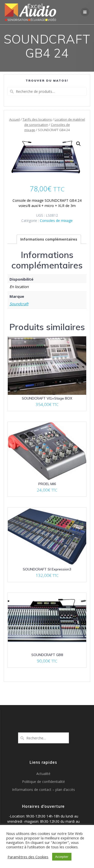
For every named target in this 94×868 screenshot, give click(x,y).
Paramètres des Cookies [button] (28, 857)
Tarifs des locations (37, 119)
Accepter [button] (61, 856)
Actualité (43, 773)
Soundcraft (19, 303)
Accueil (14, 119)
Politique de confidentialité (43, 781)
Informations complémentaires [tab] (48, 239)
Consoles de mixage (56, 220)
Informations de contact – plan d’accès (43, 789)
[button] (78, 143)
